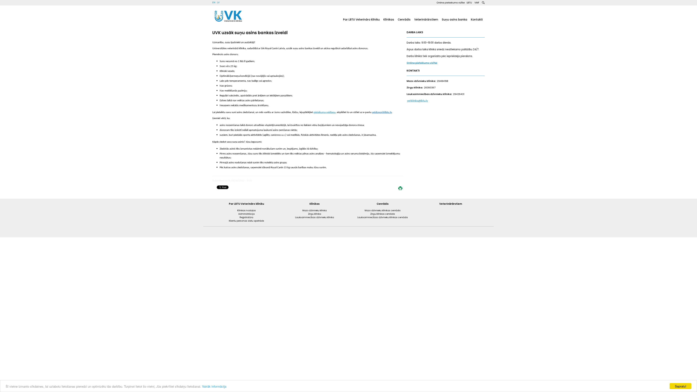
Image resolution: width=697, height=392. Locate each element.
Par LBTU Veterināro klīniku (361, 19)
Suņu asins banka (454, 19)
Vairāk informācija (214, 386)
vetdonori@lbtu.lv (382, 112)
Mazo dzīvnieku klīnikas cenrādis (383, 210)
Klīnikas (388, 19)
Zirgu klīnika (314, 213)
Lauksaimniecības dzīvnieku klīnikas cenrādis (382, 217)
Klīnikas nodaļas (246, 210)
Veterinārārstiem (426, 19)
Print (400, 188)
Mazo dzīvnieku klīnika (314, 210)
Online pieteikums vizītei (451, 2)
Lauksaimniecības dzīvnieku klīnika (314, 217)
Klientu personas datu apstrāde (246, 220)
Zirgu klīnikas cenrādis (382, 213)
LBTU (469, 2)
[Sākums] (228, 23)
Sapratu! (680, 386)
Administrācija (246, 213)
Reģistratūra (246, 217)
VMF (476, 2)
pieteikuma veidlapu (324, 112)
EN (213, 2)
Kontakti (477, 19)
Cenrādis (404, 19)
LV (218, 2)
